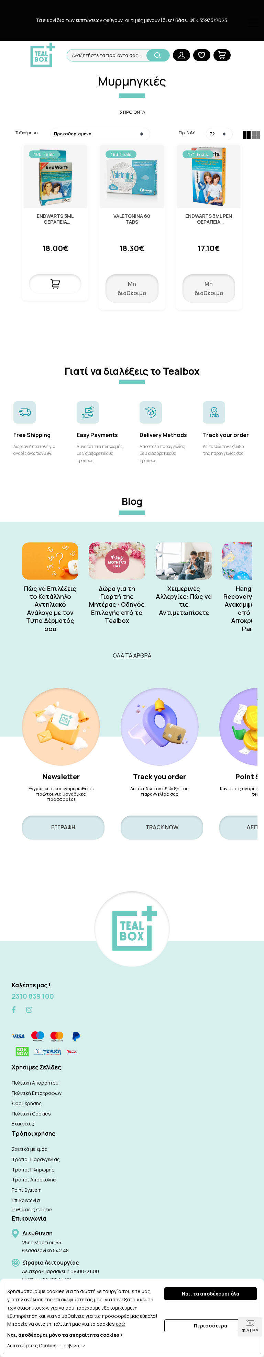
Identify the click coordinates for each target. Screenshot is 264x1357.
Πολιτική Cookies (31, 1113)
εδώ (120, 1324)
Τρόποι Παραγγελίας (36, 1159)
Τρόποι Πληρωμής (33, 1169)
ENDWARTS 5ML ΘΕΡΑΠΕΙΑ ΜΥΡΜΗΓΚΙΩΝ (55, 219)
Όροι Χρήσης (27, 1103)
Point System (27, 1190)
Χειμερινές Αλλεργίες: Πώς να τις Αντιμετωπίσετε (184, 601)
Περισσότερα (210, 1325)
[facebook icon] (14, 1010)
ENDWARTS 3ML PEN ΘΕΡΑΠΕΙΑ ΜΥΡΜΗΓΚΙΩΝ (208, 219)
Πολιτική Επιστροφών (37, 1093)
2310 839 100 (33, 996)
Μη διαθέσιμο (132, 288)
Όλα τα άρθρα (132, 655)
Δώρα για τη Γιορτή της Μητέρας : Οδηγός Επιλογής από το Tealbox (117, 605)
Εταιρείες (23, 1123)
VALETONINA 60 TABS (131, 219)
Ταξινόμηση (26, 133)
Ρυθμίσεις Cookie (32, 1209)
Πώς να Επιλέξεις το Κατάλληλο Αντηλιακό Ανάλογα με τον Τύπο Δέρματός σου (50, 609)
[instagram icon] (29, 1010)
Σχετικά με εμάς (29, 1149)
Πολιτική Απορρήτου (35, 1082)
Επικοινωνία (26, 1200)
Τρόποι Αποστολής (34, 1179)
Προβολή (187, 133)
